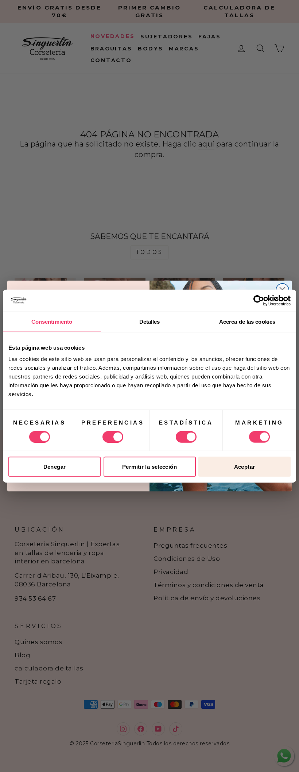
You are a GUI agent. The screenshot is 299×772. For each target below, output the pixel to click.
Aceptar (244, 467)
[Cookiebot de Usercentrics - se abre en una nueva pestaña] (259, 300)
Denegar (54, 467)
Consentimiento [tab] (51, 321)
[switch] (112, 436)
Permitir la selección (149, 467)
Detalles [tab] (149, 321)
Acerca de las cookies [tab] (247, 321)
